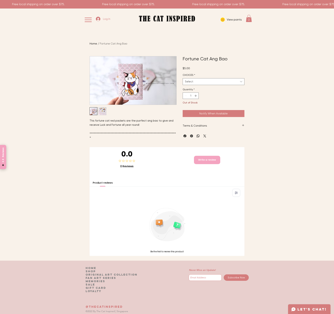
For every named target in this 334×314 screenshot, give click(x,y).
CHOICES (189, 75)
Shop (91, 271)
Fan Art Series (101, 278)
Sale (90, 284)
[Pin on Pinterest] (191, 136)
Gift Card (96, 287)
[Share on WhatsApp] (198, 136)
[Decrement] (185, 96)
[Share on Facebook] (185, 136)
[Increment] (196, 96)
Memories (95, 281)
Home (93, 43)
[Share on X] (205, 136)
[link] (249, 18)
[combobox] (213, 81)
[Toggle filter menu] (236, 193)
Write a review (207, 160)
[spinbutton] (191, 96)
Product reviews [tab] (103, 182)
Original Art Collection (111, 274)
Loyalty (93, 291)
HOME (91, 268)
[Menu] (88, 19)
